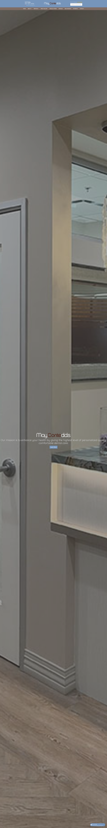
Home (24, 8)
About (29, 8)
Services (36, 8)
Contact (82, 8)
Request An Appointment (76, 4)
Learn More (53, 447)
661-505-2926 (29, 4)
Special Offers (53, 8)
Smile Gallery (44, 8)
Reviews (61, 8)
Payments (75, 8)
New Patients (68, 8)
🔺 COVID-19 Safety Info (30, 5)
